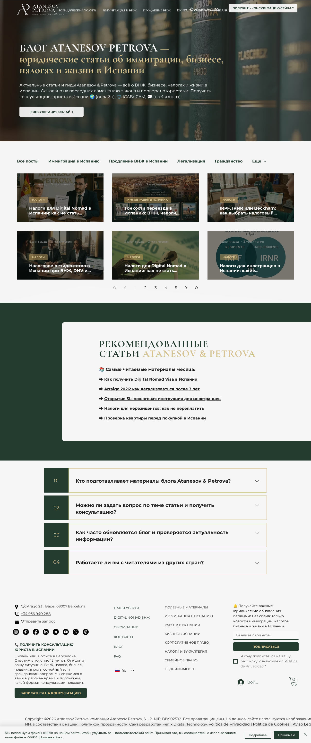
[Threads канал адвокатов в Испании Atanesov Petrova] (86, 632)
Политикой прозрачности (103, 724)
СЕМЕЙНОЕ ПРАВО (181, 660)
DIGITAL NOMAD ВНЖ (130, 617)
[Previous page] (125, 287)
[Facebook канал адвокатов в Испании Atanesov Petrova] (36, 632)
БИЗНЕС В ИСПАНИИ (182, 634)
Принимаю (286, 734)
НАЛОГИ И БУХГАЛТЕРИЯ (186, 651)
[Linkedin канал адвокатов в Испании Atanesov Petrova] (46, 632)
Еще (256, 161)
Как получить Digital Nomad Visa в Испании (150, 379)
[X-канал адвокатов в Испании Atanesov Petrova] (76, 632)
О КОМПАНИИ (126, 627)
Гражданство (228, 161)
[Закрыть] (305, 734)
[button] (294, 681)
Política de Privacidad (229, 724)
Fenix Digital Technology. (184, 724)
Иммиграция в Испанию (73, 161)
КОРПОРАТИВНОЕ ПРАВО (187, 642)
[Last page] (196, 287)
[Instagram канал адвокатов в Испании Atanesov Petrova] (16, 632)
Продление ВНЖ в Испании (138, 161)
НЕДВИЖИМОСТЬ (180, 669)
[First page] (114, 287)
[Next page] (186, 287)
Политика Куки (50, 736)
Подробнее (258, 734)
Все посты (28, 161)
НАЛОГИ (38, 199)
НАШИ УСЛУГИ (126, 608)
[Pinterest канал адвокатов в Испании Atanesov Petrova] (26, 632)
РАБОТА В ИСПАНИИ (182, 625)
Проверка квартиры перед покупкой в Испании (155, 418)
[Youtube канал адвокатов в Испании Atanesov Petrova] (66, 632)
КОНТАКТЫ (123, 637)
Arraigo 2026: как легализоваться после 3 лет (152, 389)
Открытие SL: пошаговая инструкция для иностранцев (162, 398)
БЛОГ (118, 647)
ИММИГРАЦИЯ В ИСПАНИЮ (147, 199)
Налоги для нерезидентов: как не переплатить (154, 408)
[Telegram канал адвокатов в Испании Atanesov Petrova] (56, 632)
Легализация (191, 161)
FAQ (117, 656)
